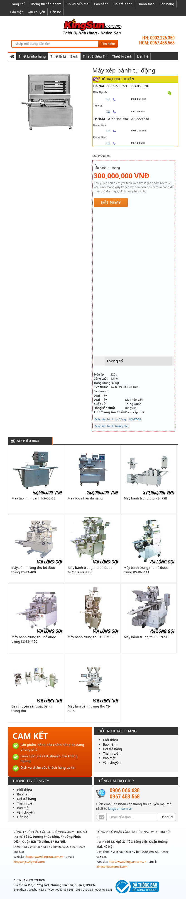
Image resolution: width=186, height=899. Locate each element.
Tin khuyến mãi (77, 4)
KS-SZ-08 (135, 419)
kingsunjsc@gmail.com (29, 862)
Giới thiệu (110, 740)
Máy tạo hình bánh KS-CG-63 (33, 498)
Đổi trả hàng (122, 4)
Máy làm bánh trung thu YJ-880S (89, 708)
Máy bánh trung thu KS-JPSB (145, 498)
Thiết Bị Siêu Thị (95, 56)
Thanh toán (146, 4)
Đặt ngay (111, 202)
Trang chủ (18, 4)
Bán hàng (166, 4)
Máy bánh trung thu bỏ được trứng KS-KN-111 (146, 569)
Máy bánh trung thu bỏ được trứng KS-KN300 (90, 569)
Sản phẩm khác (28, 441)
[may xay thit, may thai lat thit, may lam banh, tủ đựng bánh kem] (93, 26)
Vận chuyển (36, 12)
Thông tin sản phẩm (45, 4)
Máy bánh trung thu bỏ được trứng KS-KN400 (33, 569)
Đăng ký (167, 817)
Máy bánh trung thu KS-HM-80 (91, 637)
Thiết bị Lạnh (122, 56)
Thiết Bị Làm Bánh (64, 56)
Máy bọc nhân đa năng (85, 498)
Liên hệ (55, 12)
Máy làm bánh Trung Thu (112, 426)
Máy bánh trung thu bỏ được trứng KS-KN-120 (34, 639)
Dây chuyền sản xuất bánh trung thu (31, 708)
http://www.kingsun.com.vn (45, 857)
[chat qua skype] (169, 92)
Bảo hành (101, 4)
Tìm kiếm (108, 43)
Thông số (114, 360)
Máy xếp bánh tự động (110, 419)
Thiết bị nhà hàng (32, 56)
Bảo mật (16, 12)
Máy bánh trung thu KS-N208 (146, 637)
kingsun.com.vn (120, 808)
